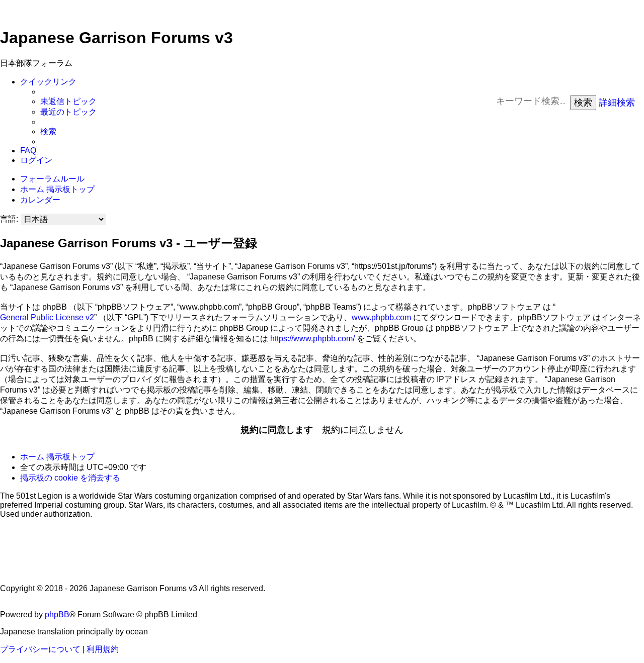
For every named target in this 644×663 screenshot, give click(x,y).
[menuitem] (68, 102)
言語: (9, 219)
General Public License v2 (47, 317)
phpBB (57, 614)
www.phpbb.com (381, 317)
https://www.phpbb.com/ (312, 338)
